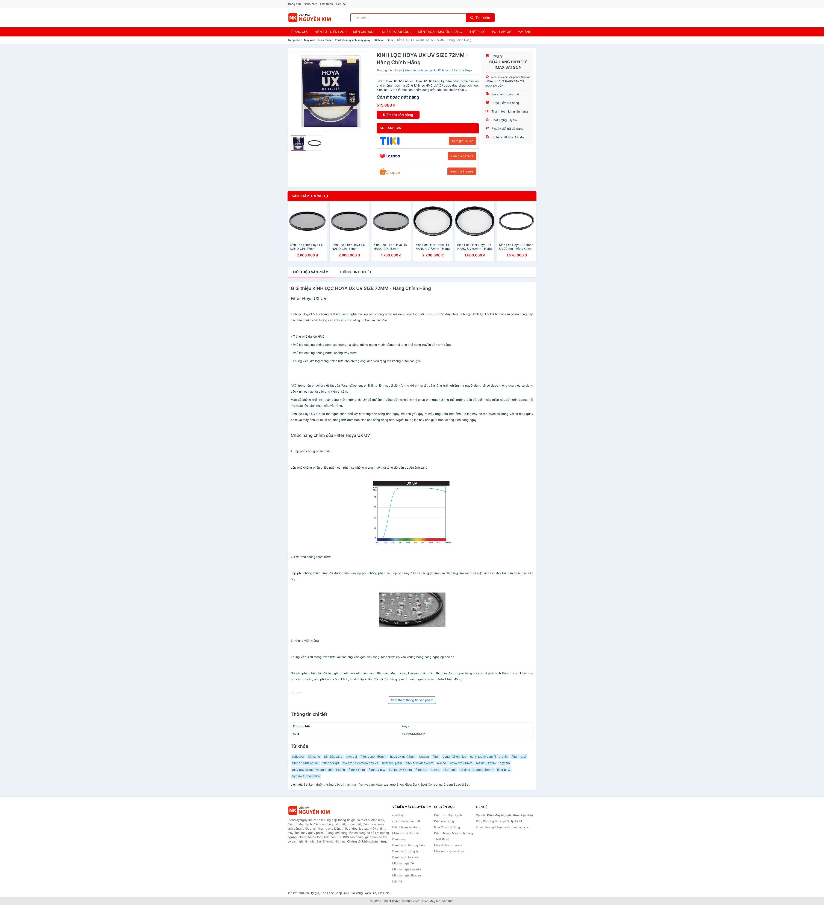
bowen (424, 756)
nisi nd (441, 763)
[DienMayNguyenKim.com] (310, 17)
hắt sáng (314, 756)
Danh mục (310, 4)
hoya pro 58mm (461, 763)
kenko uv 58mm (400, 769)
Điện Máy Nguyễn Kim (437, 901)
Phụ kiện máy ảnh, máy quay (352, 40)
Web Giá (370, 893)
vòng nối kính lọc (454, 756)
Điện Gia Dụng (364, 32)
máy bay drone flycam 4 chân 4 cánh (318, 769)
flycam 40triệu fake (306, 776)
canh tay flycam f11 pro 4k (489, 756)
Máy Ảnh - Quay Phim (317, 40)
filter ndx (449, 769)
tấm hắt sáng (333, 756)
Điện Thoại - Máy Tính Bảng (440, 32)
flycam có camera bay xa (360, 763)
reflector (298, 756)
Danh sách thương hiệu (408, 845)
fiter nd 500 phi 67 (305, 763)
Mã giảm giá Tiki (403, 863)
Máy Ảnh (524, 32)
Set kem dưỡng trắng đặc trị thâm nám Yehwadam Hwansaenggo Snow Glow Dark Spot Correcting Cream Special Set (387, 784)
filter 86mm (357, 769)
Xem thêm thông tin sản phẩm (412, 700)
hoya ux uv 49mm (402, 756)
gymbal (351, 756)
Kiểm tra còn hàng (398, 115)
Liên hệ (341, 4)
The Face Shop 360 (335, 893)
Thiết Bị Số (477, 32)
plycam (505, 763)
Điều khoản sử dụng (406, 827)
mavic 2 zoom (486, 763)
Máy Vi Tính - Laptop (449, 845)
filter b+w (503, 769)
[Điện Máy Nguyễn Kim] (309, 810)
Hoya (398, 70)
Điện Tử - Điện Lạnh (331, 32)
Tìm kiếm (482, 17)
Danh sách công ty (405, 851)
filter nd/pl (519, 756)
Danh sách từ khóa (405, 857)
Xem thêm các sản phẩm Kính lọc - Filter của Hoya (438, 70)
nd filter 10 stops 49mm (476, 769)
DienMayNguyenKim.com (401, 901)
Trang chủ (294, 4)
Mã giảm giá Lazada (406, 869)
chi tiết (355, 272)
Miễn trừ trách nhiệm (406, 833)
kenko (435, 769)
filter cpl (421, 769)
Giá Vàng (356, 893)
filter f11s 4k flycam (419, 763)
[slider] (298, 143)
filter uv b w (377, 769)
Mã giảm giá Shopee (406, 875)
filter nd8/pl (331, 763)
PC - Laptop (501, 32)
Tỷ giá (315, 893)
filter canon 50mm (373, 756)
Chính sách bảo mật (406, 821)
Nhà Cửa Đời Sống (397, 32)
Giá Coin (383, 893)
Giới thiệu (326, 4)
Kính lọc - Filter (383, 40)
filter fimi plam (392, 763)
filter (436, 756)
